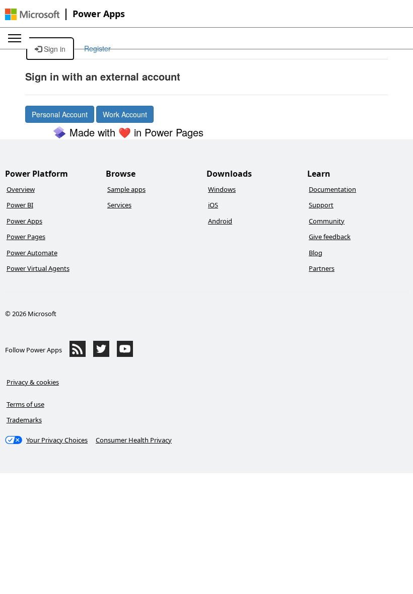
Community (327, 221)
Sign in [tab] (53, 49)
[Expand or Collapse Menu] (14, 38)
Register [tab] (97, 48)
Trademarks (24, 419)
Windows (222, 189)
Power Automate (32, 252)
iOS (213, 204)
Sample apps (126, 189)
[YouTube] (125, 354)
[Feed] (78, 354)
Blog (315, 252)
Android (220, 221)
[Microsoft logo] (32, 14)
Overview (21, 189)
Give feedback (330, 236)
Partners (321, 268)
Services (119, 204)
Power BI (20, 204)
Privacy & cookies (33, 382)
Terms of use (25, 404)
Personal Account (60, 114)
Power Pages (26, 236)
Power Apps (99, 14)
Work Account (125, 114)
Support (321, 204)
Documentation (332, 189)
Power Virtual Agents (38, 268)
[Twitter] (101, 354)
